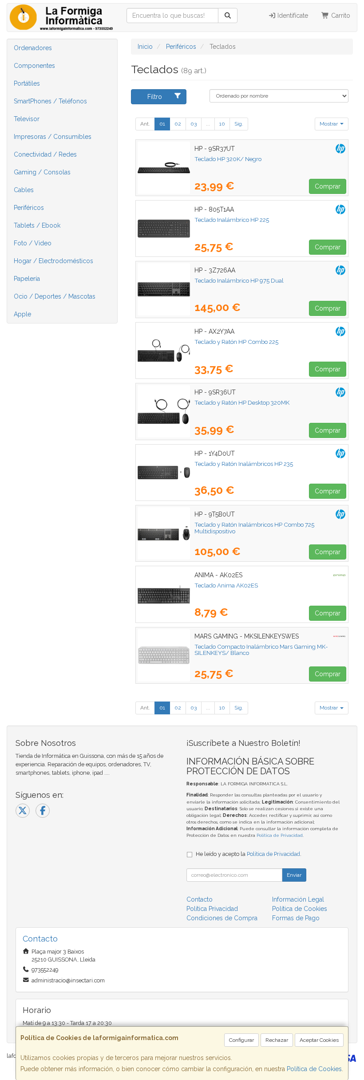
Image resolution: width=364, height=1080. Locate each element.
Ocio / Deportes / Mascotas (54, 296)
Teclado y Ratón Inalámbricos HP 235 (243, 463)
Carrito (339, 15)
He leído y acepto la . (248, 854)
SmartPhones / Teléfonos (50, 101)
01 (162, 124)
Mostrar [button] (329, 124)
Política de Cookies (314, 1068)
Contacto (199, 899)
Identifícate (292, 15)
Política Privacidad (212, 908)
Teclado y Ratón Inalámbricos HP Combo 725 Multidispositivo (254, 528)
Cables (24, 189)
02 (177, 124)
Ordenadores (33, 47)
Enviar (294, 875)
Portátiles (27, 83)
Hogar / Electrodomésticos (53, 260)
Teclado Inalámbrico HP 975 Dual (239, 280)
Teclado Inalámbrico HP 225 (231, 219)
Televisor (27, 118)
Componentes (34, 65)
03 (193, 124)
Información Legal (298, 899)
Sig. (238, 124)
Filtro (154, 96)
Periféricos (29, 207)
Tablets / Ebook (37, 225)
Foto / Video (32, 243)
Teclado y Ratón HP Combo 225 (236, 341)
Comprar (327, 186)
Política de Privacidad (280, 835)
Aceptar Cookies (319, 1040)
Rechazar (276, 1040)
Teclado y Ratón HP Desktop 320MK (241, 402)
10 (222, 124)
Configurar (241, 1040)
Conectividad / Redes (45, 154)
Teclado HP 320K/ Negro (227, 158)
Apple (22, 314)
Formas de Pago (296, 918)
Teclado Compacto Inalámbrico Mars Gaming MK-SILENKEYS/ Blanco (261, 650)
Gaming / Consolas (42, 172)
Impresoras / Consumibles (52, 136)
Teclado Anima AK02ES (226, 585)
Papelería (27, 278)
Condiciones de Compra (221, 918)
